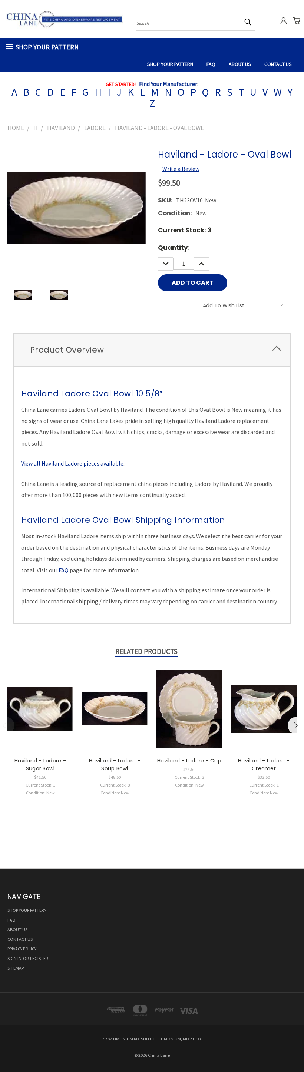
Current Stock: (185, 230)
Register (39, 958)
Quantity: (174, 247)
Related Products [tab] (146, 651)
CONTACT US (278, 64)
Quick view (40, 700)
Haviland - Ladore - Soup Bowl (115, 764)
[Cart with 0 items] (296, 20)
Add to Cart (40, 715)
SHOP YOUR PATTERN (170, 64)
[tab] (152, 349)
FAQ (210, 64)
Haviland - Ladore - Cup (189, 760)
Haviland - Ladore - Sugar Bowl (40, 764)
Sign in (14, 958)
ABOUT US (240, 64)
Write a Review (180, 168)
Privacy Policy (21, 949)
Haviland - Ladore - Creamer (264, 764)
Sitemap (15, 968)
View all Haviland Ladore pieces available (72, 463)
